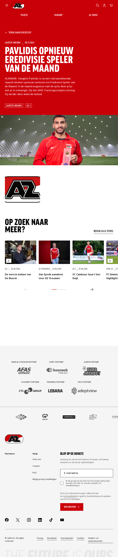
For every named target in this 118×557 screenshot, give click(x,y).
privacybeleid (70, 496)
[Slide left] (26, 289)
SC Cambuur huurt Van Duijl (86, 276)
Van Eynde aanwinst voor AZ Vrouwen (51, 276)
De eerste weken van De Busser (18, 276)
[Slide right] (92, 289)
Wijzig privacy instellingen (44, 479)
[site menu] (7, 5)
